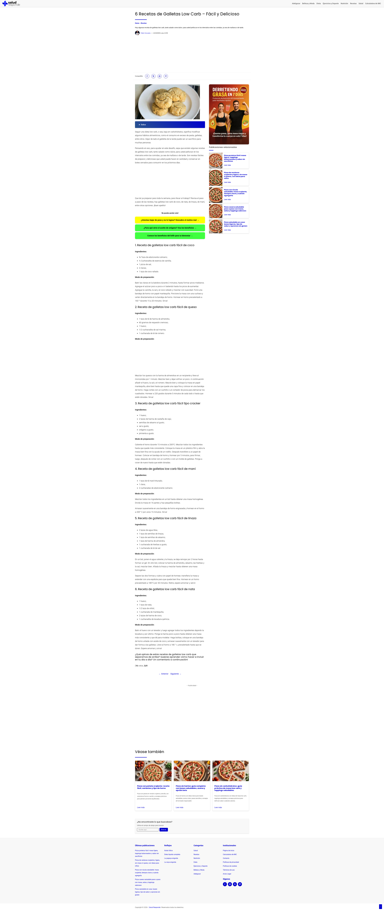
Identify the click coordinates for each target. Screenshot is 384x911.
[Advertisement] (192, 54)
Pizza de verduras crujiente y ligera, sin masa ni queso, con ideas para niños (147, 863)
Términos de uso (229, 870)
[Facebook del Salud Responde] (225, 885)
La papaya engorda (171, 858)
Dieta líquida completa (172, 854)
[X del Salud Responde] (235, 885)
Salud (361, 3)
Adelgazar (296, 3)
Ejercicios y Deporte (331, 3)
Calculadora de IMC (373, 3)
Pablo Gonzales (146, 33)
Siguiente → (175, 674)
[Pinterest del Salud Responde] (240, 885)
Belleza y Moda (308, 3)
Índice (143, 125)
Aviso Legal (227, 874)
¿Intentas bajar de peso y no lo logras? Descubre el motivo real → (170, 220)
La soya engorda (170, 862)
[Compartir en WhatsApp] (160, 76)
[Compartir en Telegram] (166, 76)
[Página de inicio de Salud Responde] (11, 4)
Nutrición (344, 3)
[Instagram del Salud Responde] (230, 885)
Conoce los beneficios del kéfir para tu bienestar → (170, 235)
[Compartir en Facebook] (147, 76)
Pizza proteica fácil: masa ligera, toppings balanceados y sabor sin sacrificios (147, 853)
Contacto (226, 858)
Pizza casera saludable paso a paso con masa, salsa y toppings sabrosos (147, 882)
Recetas (353, 3)
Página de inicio (228, 850)
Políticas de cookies (230, 866)
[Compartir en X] (153, 76)
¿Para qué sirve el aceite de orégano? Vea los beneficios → (170, 228)
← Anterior (163, 674)
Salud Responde (154, 907)
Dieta (318, 3)
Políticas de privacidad (231, 862)
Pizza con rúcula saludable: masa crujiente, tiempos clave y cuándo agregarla (147, 873)
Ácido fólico (168, 850)
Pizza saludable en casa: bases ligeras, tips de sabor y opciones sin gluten (147, 892)
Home (137, 23)
